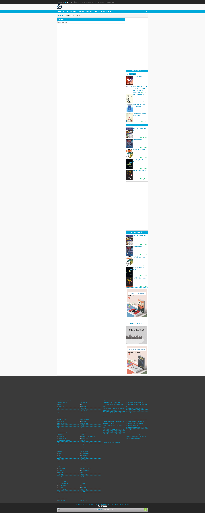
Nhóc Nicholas (83, 425)
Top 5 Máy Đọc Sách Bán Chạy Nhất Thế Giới (112, 400)
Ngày (127, 74)
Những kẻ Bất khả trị (84, 427)
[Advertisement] (137, 42)
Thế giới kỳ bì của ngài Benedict (87, 476)
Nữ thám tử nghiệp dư (85, 430)
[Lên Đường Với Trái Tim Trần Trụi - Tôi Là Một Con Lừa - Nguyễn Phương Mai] (129, 87)
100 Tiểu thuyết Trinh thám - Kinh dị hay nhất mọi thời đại (137, 434)
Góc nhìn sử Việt (61, 470)
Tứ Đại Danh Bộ (84, 489)
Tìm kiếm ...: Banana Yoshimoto (73, 15)
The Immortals (83, 464)
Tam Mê (82, 449)
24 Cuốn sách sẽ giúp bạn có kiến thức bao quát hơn (136, 429)
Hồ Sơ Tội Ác (60, 487)
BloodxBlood (60, 425)
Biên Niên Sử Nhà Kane (62, 419)
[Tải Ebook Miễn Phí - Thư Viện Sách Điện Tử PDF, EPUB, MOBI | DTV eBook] (59, 7)
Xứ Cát (82, 496)
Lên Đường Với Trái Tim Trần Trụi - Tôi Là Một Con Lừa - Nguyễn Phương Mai (140, 89)
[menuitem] (61, 15)
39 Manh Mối (60, 404)
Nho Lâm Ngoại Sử (138, 94)
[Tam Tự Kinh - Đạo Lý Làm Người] (129, 117)
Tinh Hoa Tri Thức (84, 500)
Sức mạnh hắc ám (84, 447)
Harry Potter (60, 474)
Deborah (59, 453)
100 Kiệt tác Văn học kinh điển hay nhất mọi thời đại (136, 436)
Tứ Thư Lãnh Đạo (84, 491)
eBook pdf (97, 504)
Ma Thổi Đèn (83, 406)
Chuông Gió (60, 434)
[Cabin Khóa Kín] (129, 143)
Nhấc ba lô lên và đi (84, 421)
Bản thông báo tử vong (62, 432)
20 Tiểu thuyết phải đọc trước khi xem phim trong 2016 (136, 427)
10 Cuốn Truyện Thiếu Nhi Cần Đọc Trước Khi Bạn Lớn (136, 419)
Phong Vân (83, 440)
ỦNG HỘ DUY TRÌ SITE (137, 323)
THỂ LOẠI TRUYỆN (71, 11)
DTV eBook (100, 509)
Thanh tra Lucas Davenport (86, 415)
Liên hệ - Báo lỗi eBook (104, 11)
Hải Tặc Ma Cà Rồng (62, 485)
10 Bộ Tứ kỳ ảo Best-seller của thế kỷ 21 (133, 410)
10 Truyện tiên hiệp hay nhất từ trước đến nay (134, 402)
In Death (59, 491)
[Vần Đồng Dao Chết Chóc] (129, 164)
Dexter (59, 457)
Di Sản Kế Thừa (61, 459)
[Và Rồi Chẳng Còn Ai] (129, 175)
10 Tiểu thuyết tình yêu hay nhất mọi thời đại (134, 408)
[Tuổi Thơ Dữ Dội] (129, 81)
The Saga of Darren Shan (85, 468)
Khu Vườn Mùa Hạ (61, 493)
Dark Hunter (60, 451)
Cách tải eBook (100, 2)
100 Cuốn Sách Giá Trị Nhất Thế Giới (133, 432)
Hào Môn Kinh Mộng (62, 481)
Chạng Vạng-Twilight (62, 442)
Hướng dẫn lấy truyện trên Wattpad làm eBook (112, 431)
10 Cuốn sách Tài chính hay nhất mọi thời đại (134, 400)
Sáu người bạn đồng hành (86, 442)
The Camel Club (84, 457)
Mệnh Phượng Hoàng (85, 419)
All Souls (59, 408)
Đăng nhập (61, 2)
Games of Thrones (61, 468)
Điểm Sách (81, 11)
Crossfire (59, 444)
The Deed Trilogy (84, 459)
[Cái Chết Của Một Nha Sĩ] (129, 132)
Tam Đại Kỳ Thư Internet (85, 453)
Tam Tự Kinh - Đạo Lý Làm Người (139, 114)
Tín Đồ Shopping (84, 487)
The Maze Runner (84, 466)
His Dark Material (61, 476)
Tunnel (82, 485)
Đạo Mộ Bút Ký (61, 406)
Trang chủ (61, 11)
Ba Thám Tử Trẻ (61, 415)
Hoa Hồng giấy (61, 479)
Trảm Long (83, 483)
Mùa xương (83, 417)
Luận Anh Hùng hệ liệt (62, 498)
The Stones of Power (85, 470)
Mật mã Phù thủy (84, 410)
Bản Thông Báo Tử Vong (62, 402)
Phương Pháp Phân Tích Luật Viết (139, 105)
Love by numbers (61, 496)
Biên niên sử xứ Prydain (62, 423)
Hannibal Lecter (61, 472)
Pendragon (83, 434)
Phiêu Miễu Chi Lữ (84, 438)
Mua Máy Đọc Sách (124, 504)
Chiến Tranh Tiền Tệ (84, 402)
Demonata (60, 455)
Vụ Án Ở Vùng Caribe (139, 150)
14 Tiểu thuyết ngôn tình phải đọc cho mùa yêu (135, 421)
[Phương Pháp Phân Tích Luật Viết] (129, 108)
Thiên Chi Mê (83, 472)
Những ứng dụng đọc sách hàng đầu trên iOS (112, 412)
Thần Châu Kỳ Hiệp (84, 474)
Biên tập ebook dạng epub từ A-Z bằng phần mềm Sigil (114, 429)
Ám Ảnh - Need (61, 412)
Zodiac (82, 498)
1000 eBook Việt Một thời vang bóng (133, 438)
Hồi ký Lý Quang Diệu (62, 489)
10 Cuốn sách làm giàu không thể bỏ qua (134, 412)
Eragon (59, 466)
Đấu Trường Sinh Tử (62, 464)
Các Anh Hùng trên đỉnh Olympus (64, 447)
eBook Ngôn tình (105, 504)
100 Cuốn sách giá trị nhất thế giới (64, 400)
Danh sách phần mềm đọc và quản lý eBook (112, 402)
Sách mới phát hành (91, 11)
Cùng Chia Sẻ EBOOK (111, 2)
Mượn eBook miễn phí (81, 504)
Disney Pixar (60, 461)
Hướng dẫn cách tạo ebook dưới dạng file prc (112, 442)
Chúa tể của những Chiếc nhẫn (64, 440)
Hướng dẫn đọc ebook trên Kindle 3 (110, 419)
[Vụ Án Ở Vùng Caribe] (129, 154)
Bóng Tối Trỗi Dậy (61, 430)
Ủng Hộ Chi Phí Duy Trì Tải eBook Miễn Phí (84, 2)
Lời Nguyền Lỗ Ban (61, 500)
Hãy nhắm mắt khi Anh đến (63, 483)
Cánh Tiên (60, 449)
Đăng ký (70, 2)
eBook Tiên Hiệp (114, 504)
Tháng (134, 74)
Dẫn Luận (83, 400)
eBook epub (90, 504)
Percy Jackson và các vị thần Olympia (88, 436)
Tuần (130, 74)
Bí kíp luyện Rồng (61, 427)
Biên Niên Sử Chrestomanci (63, 417)
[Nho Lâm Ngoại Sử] (129, 98)
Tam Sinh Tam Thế (84, 451)
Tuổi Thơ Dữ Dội (138, 77)
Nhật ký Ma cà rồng (84, 423)
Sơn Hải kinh (83, 444)
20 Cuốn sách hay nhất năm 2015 (132, 425)
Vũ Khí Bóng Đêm (84, 493)
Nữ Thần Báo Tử (84, 432)
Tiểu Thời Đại (83, 481)
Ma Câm (82, 404)
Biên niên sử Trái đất (62, 421)
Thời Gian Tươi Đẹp (84, 479)
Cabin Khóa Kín (137, 139)
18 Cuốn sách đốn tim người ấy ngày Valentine (135, 423)
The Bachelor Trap (84, 455)
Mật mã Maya (83, 408)
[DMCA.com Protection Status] (102, 506)
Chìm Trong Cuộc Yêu (62, 438)
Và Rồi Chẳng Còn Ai (139, 171)
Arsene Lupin (60, 410)
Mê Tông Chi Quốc (84, 412)
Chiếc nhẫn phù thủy (62, 436)
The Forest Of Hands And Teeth (87, 461)
